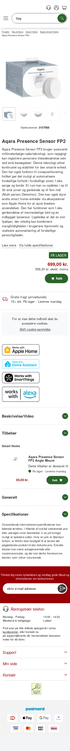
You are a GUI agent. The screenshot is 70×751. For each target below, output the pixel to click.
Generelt (9, 497)
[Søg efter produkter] (61, 18)
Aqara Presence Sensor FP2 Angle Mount (46, 458)
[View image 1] (9, 113)
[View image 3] (38, 113)
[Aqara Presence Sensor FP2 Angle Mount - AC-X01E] (15, 459)
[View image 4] (52, 113)
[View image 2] (23, 113)
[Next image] (59, 73)
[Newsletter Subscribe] (62, 588)
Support (9, 652)
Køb (58, 278)
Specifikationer (15, 514)
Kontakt (9, 675)
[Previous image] (7, 73)
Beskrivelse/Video (18, 416)
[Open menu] (5, 18)
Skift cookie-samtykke (35, 329)
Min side (10, 663)
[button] (33, 72)
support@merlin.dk (18, 635)
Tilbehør (9, 433)
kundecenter (10, 632)
